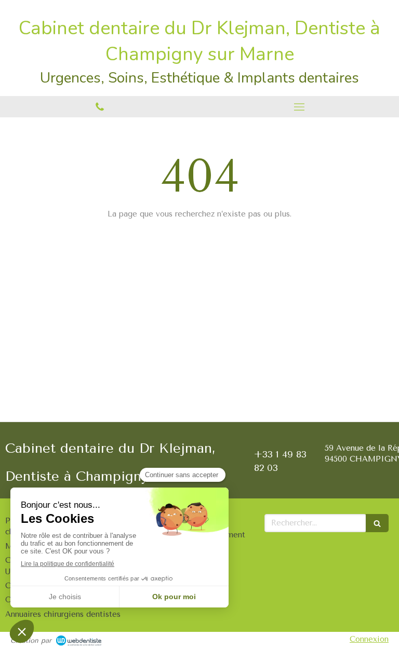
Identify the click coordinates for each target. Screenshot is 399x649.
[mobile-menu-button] (299, 107)
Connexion (369, 639)
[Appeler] (100, 106)
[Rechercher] (377, 523)
